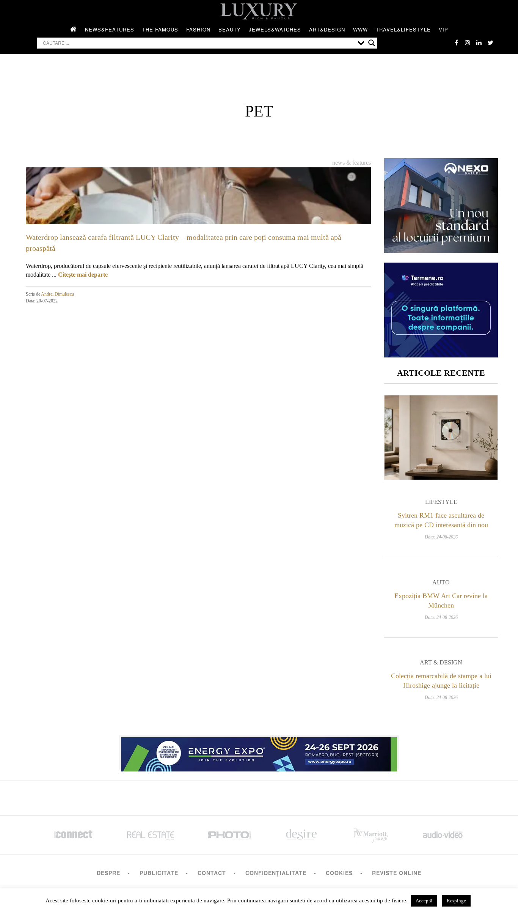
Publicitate (159, 873)
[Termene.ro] (441, 354)
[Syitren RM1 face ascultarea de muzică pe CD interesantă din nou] (441, 437)
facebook (456, 42)
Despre (108, 873)
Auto (441, 582)
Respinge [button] (456, 901)
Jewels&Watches (275, 29)
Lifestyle (441, 502)
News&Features (109, 29)
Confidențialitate (275, 873)
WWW (360, 29)
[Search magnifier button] (371, 43)
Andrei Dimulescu (57, 294)
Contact (212, 873)
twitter (490, 42)
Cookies (339, 873)
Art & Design (441, 662)
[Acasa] (73, 29)
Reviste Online (396, 873)
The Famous (160, 29)
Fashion (198, 29)
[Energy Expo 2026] (259, 752)
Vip (443, 29)
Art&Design (327, 29)
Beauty (229, 29)
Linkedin (479, 42)
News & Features (351, 162)
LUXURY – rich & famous (259, 11)
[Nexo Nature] (441, 250)
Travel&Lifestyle (403, 29)
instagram (467, 42)
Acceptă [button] (424, 901)
